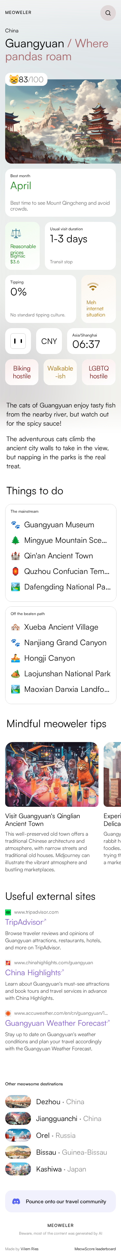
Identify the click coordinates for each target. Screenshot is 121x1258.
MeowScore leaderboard (95, 1248)
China (11, 30)
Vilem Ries (29, 1248)
